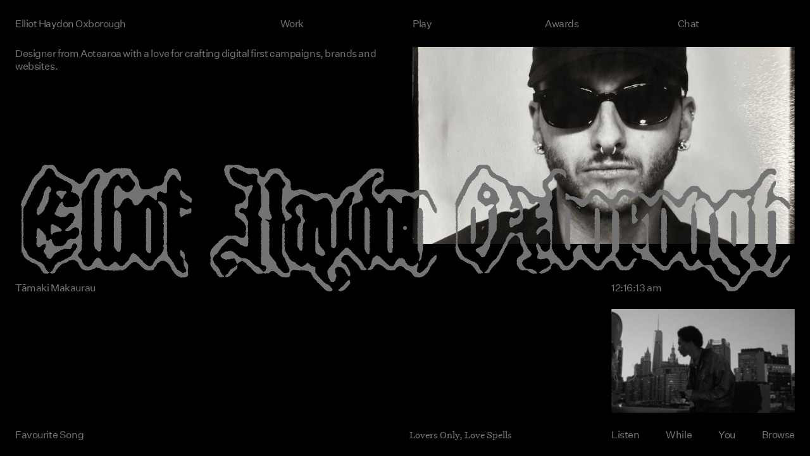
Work (292, 23)
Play (422, 23)
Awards (561, 23)
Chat (688, 23)
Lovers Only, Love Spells (460, 434)
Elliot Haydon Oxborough (70, 23)
